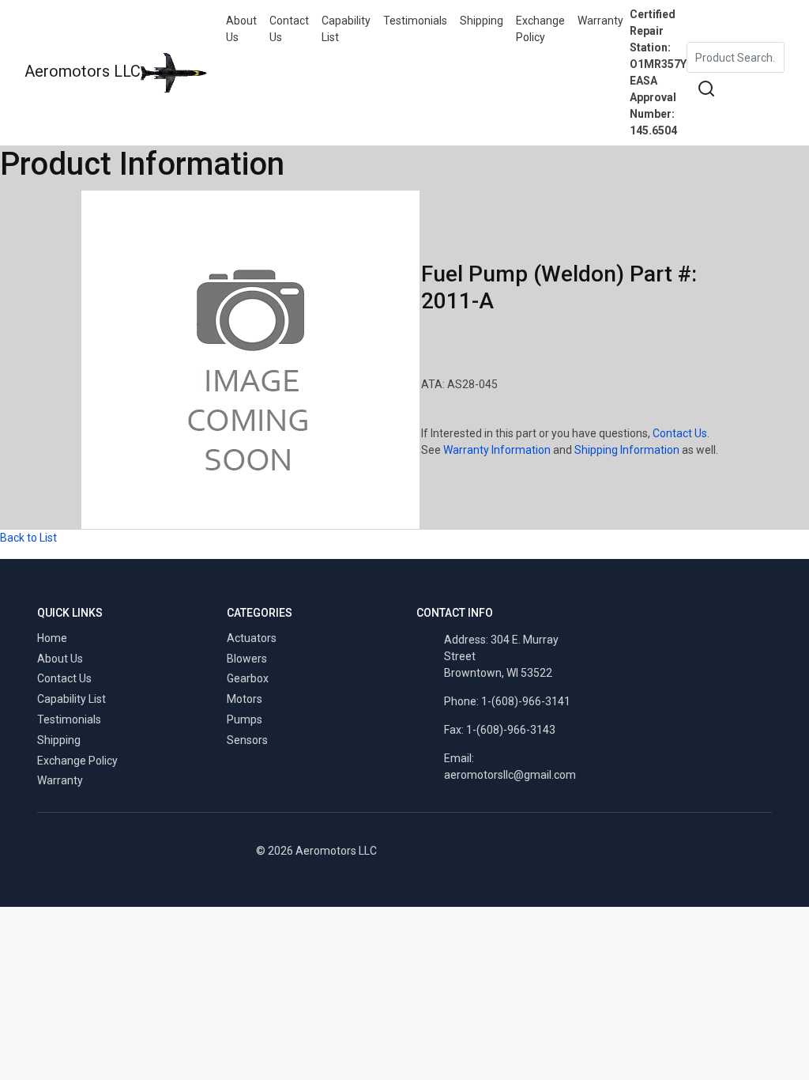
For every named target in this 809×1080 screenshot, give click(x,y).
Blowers (247, 658)
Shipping (481, 20)
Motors (244, 699)
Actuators (252, 638)
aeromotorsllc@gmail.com (510, 774)
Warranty (600, 20)
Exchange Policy (540, 28)
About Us (241, 28)
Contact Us (289, 28)
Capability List (346, 28)
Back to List (28, 537)
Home (52, 638)
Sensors (247, 740)
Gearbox (248, 678)
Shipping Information (626, 450)
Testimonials (415, 20)
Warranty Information (497, 450)
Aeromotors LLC (82, 71)
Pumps (244, 719)
